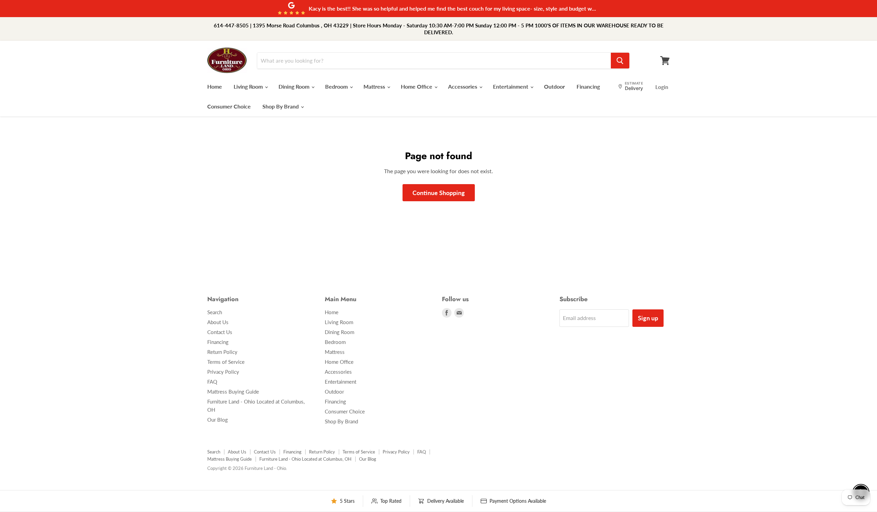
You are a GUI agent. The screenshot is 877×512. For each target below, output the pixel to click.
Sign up (648, 318)
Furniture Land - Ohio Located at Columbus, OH (305, 459)
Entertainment (511, 86)
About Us (217, 322)
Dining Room (295, 86)
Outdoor (554, 86)
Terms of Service (226, 362)
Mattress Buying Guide (233, 391)
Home (214, 86)
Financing (588, 86)
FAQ (212, 382)
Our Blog (217, 420)
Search (214, 312)
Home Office (417, 86)
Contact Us (219, 332)
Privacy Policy (223, 372)
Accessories (463, 86)
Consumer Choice (229, 106)
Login (661, 87)
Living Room (249, 86)
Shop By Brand (281, 106)
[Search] (620, 60)
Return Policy (222, 352)
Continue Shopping (438, 192)
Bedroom (337, 86)
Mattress (374, 86)
